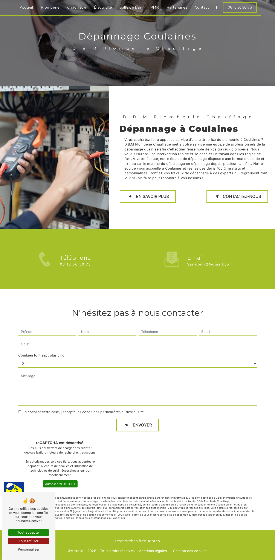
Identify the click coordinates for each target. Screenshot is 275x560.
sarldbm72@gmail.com (210, 264)
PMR (154, 7)
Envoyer (142, 425)
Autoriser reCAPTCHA (60, 484)
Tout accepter (28, 532)
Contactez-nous (242, 196)
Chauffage (76, 7)
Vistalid (77, 551)
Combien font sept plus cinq (41, 355)
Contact (202, 7)
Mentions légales (152, 551)
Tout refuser (28, 541)
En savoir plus (152, 196)
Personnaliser (29, 549)
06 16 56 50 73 (240, 7)
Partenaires (177, 7)
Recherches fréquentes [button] (137, 541)
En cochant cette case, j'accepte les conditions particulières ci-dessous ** (83, 412)
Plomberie (50, 7)
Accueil (26, 7)
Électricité (103, 7)
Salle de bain (131, 7)
